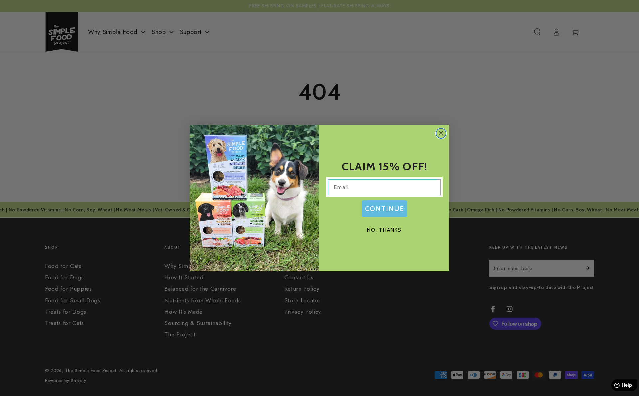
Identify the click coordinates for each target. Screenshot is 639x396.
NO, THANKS (384, 230)
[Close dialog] (441, 133)
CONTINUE (384, 209)
